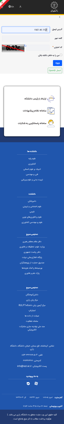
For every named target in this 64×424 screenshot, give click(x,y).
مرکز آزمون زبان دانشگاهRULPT (32, 305)
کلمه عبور (58, 38)
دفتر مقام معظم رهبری (32, 241)
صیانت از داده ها (32, 316)
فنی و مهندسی (32, 174)
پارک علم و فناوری (32, 273)
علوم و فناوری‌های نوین (32, 217)
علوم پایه (32, 158)
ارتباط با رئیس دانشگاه (35, 98)
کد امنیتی (56, 47)
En (12, 6)
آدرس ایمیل (57, 29)
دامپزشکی (32, 201)
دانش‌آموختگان (32, 294)
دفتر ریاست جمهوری (32, 252)
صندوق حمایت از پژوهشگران (32, 262)
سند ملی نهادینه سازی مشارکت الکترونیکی (32, 328)
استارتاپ (32, 310)
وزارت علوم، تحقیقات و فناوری (32, 246)
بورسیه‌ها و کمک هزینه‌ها (32, 268)
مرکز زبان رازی (32, 300)
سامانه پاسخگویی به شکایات (32, 123)
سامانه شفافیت (32, 321)
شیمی (32, 211)
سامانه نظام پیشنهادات (34, 110)
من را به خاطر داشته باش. (49, 55)
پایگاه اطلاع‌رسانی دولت (32, 257)
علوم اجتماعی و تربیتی (32, 206)
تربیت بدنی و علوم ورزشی (32, 179)
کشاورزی (32, 164)
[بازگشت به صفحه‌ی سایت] (59, 17)
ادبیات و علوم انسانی (32, 169)
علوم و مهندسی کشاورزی (32, 222)
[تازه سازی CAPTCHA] (25, 46)
